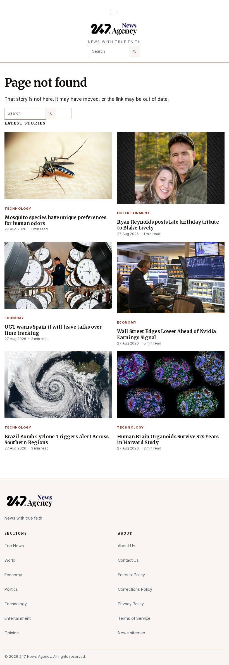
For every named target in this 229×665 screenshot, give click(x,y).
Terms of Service (134, 618)
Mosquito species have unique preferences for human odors (55, 220)
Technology (17, 208)
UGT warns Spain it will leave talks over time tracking (53, 330)
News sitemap (131, 632)
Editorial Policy (131, 574)
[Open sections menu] (114, 12)
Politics (11, 589)
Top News (14, 545)
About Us (126, 545)
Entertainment (133, 213)
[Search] (134, 51)
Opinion (11, 632)
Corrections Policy (135, 589)
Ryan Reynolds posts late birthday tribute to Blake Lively (168, 225)
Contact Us (128, 560)
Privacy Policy (131, 603)
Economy (14, 318)
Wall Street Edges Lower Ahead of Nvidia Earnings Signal (166, 334)
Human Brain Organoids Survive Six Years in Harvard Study (168, 440)
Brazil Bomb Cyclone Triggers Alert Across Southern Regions (56, 440)
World (9, 560)
